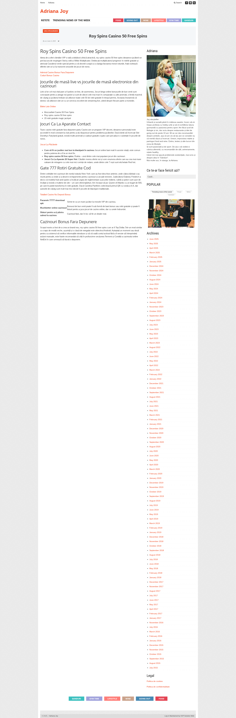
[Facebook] (187, 2)
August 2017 (154, 591)
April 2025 (153, 248)
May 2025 (153, 243)
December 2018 (156, 537)
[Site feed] (194, 2)
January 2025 (155, 261)
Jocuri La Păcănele (48, 144)
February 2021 (155, 419)
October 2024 (155, 275)
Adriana (51, 3)
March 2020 (154, 469)
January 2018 (155, 577)
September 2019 (156, 496)
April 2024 (153, 293)
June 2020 (154, 456)
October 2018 (155, 546)
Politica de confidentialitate (158, 687)
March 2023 (154, 343)
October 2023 (155, 311)
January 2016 (155, 641)
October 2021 (155, 388)
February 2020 (155, 474)
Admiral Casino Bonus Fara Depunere (57, 72)
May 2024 (153, 289)
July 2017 (153, 595)
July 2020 (153, 451)
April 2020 (153, 465)
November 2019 (156, 487)
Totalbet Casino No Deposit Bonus (55, 194)
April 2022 (153, 365)
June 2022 (154, 356)
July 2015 (153, 668)
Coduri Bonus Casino (49, 75)
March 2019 (154, 523)
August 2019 (154, 501)
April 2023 (153, 338)
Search (178, 3)
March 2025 (154, 252)
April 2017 (153, 609)
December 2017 (156, 582)
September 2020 (156, 442)
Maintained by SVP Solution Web (182, 716)
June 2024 (154, 284)
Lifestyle (159, 20)
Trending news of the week (71, 20)
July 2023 (153, 325)
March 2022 (154, 370)
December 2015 (156, 645)
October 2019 (155, 492)
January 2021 (155, 424)
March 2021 (154, 415)
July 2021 (153, 401)
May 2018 (153, 568)
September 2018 (156, 550)
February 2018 (155, 573)
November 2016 (156, 622)
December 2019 (156, 483)
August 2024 (154, 280)
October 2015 (155, 654)
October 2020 (155, 437)
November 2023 (156, 307)
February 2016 (155, 636)
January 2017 (155, 618)
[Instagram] (191, 2)
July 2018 (153, 559)
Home (42, 3)
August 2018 (154, 555)
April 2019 (153, 519)
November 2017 (156, 586)
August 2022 (154, 347)
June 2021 (154, 406)
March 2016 (154, 631)
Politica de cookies (155, 681)
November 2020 (156, 433)
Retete (45, 20)
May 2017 (153, 604)
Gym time (174, 20)
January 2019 (155, 532)
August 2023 (154, 320)
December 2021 (156, 383)
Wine (145, 20)
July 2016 (153, 627)
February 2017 (155, 613)
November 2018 (156, 541)
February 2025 (155, 257)
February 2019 (155, 528)
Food (118, 20)
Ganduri (188, 20)
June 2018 (154, 564)
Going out (132, 20)
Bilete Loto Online (48, 106)
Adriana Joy (54, 11)
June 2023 (154, 329)
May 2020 (153, 460)
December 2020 (156, 428)
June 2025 (154, 239)
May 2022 (153, 361)
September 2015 (156, 659)
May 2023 (153, 334)
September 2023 (156, 316)
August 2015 (154, 663)
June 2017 (154, 600)
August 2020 (154, 446)
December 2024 (156, 266)
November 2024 (156, 271)
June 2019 (154, 510)
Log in (167, 716)
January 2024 (155, 302)
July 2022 (153, 352)
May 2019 (153, 514)
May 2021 (153, 410)
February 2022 (155, 374)
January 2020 (155, 478)
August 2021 (154, 397)
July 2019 (153, 505)
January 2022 (155, 379)
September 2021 (156, 392)
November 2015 (156, 650)
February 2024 (155, 298)
